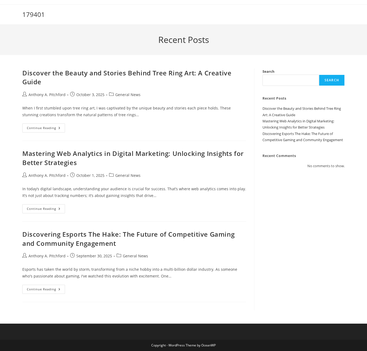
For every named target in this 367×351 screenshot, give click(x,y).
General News (128, 94)
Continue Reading (46, 129)
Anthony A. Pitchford (47, 94)
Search (268, 71)
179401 (33, 14)
